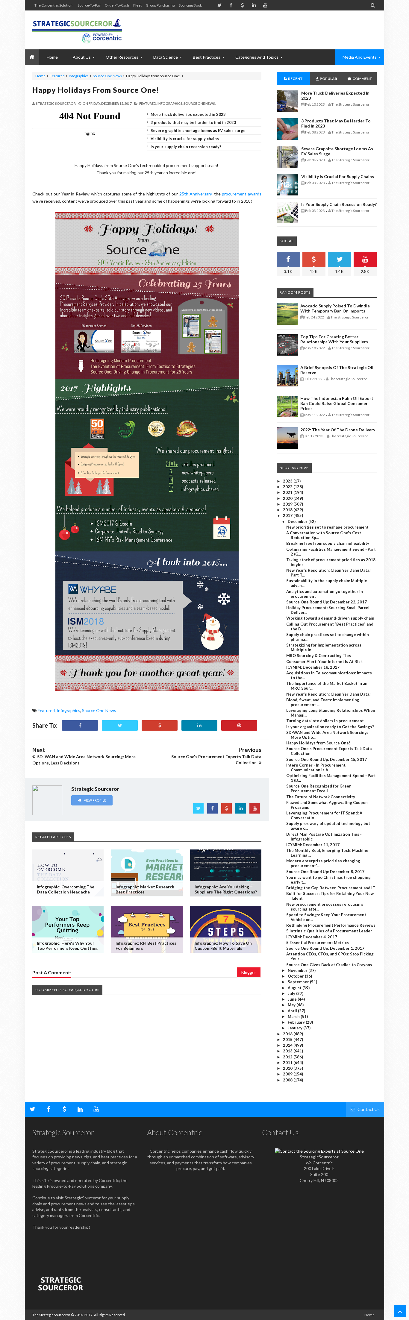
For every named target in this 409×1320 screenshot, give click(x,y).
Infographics (79, 76)
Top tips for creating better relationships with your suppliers (334, 339)
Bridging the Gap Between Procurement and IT (330, 887)
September (299, 981)
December (298, 521)
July (292, 993)
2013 (288, 1051)
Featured (57, 76)
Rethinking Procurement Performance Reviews (330, 925)
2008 (288, 1080)
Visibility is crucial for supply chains (185, 138)
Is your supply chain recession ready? (186, 146)
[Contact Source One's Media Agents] (319, 1151)
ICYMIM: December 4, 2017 (311, 936)
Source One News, (200, 103)
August (295, 987)
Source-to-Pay (89, 5)
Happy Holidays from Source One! (95, 89)
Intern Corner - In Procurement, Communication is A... (316, 767)
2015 (288, 1039)
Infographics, (170, 103)
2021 (288, 492)
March (294, 1016)
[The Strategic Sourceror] (77, 29)
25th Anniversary (195, 193)
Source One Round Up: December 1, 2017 (325, 948)
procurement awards (241, 193)
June (293, 999)
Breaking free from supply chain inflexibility (327, 543)
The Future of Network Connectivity (320, 796)
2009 (288, 1074)
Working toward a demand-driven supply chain (330, 618)
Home (40, 76)
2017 (288, 515)
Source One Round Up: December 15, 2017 (326, 759)
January (295, 1027)
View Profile (94, 800)
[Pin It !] (239, 725)
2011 (288, 1062)
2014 (288, 1045)
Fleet (137, 5)
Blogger (248, 972)
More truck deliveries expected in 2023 (188, 114)
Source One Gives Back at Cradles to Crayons (329, 964)
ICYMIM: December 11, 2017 (313, 844)
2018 (288, 509)
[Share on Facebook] (80, 725)
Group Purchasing (160, 5)
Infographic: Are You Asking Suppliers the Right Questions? (226, 889)
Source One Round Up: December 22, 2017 (326, 602)
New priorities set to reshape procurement (327, 527)
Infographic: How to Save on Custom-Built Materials (223, 945)
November (298, 970)
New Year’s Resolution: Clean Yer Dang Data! (328, 694)
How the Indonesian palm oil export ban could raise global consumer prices (336, 403)
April (293, 1010)
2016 (288, 1033)
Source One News (107, 76)
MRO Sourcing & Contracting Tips (318, 655)
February (297, 1022)
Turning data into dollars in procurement (325, 720)
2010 (288, 1068)
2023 (288, 481)
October (296, 976)
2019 (288, 504)
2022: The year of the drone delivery (337, 429)
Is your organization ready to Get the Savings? (330, 726)
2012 (288, 1057)
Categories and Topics (256, 57)
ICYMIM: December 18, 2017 (313, 667)
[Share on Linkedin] (199, 725)
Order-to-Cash (117, 5)
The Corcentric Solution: (53, 5)
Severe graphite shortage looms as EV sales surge (198, 130)
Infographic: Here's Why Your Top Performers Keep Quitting (67, 945)
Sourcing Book (190, 5)
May (292, 1004)
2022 (288, 486)
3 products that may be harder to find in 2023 (193, 122)
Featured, (148, 103)
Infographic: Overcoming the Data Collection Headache (65, 889)
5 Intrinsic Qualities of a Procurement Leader (329, 930)
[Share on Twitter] (120, 725)
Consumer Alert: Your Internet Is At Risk (324, 661)
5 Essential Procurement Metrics (317, 942)
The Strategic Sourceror (51, 1315)
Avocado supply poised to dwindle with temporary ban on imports (335, 308)
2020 (288, 498)
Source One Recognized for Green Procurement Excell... (319, 788)
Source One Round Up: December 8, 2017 (325, 871)
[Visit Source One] (160, 725)
